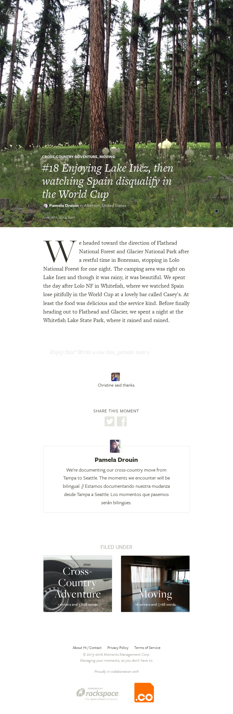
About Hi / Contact (87, 647)
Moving (107, 156)
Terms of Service (147, 647)
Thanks (168, 353)
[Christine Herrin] (116, 377)
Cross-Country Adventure (69, 156)
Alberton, (105, 205)
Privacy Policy (117, 647)
